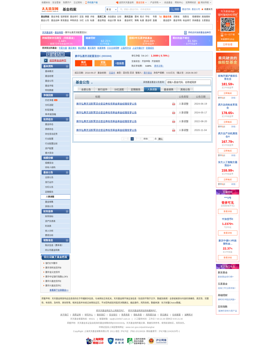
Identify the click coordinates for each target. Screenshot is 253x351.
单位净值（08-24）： (150, 56)
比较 (119, 17)
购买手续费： (147, 66)
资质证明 (76, 315)
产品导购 (154, 2)
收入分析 (49, 231)
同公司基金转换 (52, 250)
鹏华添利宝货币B (53, 268)
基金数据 (45, 17)
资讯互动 (128, 17)
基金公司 (196, 9)
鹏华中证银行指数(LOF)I (56, 277)
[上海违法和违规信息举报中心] (136, 341)
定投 (82, 17)
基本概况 (49, 71)
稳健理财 (196, 17)
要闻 (137, 17)
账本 (119, 20)
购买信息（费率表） (54, 245)
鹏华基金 (148, 73)
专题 (155, 17)
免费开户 (67, 2)
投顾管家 (65, 17)
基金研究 (128, 20)
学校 (147, 17)
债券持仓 (49, 129)
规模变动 (49, 163)
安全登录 (56, 2)
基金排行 (74, 17)
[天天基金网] (50, 9)
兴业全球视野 (113, 48)
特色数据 (49, 90)
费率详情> (159, 66)
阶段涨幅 (49, 110)
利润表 (48, 226)
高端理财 (206, 17)
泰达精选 (82, 48)
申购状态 (74, 20)
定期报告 (49, 192)
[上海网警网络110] (94, 341)
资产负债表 (50, 221)
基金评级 (49, 86)
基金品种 (55, 20)
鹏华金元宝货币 (52, 272)
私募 (92, 20)
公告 (87, 20)
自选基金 (168, 2)
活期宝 (176, 17)
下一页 (138, 139)
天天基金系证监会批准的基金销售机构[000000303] (100, 323)
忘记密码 (78, 2)
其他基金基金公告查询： (154, 82)
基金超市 (167, 20)
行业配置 (49, 139)
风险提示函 (151, 315)
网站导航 (205, 2)
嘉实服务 (92, 48)
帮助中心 (179, 2)
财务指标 (49, 216)
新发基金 (65, 20)
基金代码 (186, 9)
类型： (125, 73)
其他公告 (49, 206)
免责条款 (125, 315)
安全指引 (113, 315)
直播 (155, 20)
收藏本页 (207, 9)
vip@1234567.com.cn (120, 319)
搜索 (175, 9)
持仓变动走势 (51, 134)
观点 (142, 17)
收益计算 (112, 20)
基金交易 (140, 2)
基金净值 (55, 17)
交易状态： (145, 61)
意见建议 (164, 315)
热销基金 (196, 20)
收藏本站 (46, 2)
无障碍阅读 (191, 2)
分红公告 (49, 187)
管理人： (143, 73)
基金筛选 (102, 20)
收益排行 (187, 20)
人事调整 (50, 197)
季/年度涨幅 (50, 114)
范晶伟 (112, 73)
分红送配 (49, 105)
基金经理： (106, 73)
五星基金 (206, 20)
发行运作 (49, 182)
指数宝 (186, 17)
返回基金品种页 (57, 60)
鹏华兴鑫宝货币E (53, 281)
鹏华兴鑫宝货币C (53, 285)
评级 (92, 17)
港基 (87, 17)
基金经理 (49, 76)
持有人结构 (50, 167)
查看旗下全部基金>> (59, 290)
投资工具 (102, 17)
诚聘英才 (189, 315)
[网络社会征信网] (115, 341)
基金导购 (177, 20)
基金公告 (82, 82)
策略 (137, 20)
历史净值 (49, 100)
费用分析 (49, 235)
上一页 (126, 139)
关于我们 (64, 315)
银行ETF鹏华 (51, 263)
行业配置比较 (51, 144)
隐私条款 (138, 315)
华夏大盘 (63, 48)
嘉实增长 (72, 48)
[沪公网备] (158, 341)
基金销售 (49, 202)
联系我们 (101, 315)
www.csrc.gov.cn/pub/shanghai (140, 327)
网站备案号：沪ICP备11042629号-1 (163, 331)
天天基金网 (47, 32)
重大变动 (49, 153)
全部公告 (49, 177)
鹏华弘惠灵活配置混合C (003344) (93, 56)
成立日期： (85, 73)
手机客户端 (92, 2)
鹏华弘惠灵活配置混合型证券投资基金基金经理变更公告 (106, 103)
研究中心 (89, 315)
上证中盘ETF (138, 48)
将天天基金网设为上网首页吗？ (110, 310)
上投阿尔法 (126, 48)
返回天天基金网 (126, 2)
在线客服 (176, 315)
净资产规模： (176, 73)
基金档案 (69, 9)
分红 (82, 20)
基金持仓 (49, 124)
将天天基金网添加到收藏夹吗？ (142, 310)
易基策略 (101, 48)
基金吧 (148, 20)
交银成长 (150, 48)
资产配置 (49, 148)
